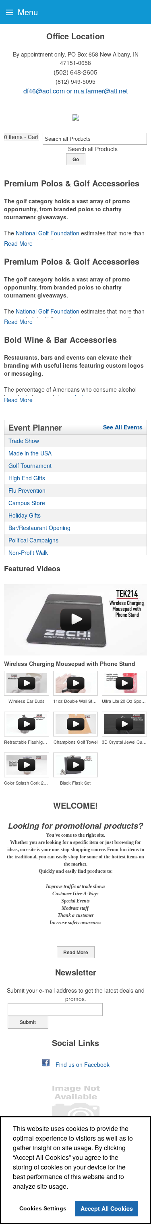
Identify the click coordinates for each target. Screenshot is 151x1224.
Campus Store (26, 503)
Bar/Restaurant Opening (39, 528)
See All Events (123, 427)
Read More (18, 243)
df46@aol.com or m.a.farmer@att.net (75, 90)
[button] (21, 137)
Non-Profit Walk (28, 552)
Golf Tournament (30, 465)
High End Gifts (26, 478)
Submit (28, 1022)
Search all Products (93, 149)
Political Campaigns (33, 540)
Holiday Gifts (24, 515)
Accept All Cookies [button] (107, 1208)
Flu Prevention (27, 490)
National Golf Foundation (47, 233)
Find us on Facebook (83, 1064)
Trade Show (23, 441)
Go (75, 159)
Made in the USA (30, 453)
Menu (26, 12)
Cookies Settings (42, 1208)
